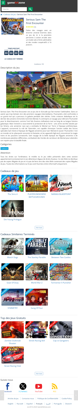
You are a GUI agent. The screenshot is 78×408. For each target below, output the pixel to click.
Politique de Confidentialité (47, 398)
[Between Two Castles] (61, 246)
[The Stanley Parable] (37, 246)
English (11, 404)
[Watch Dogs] (12, 246)
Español (30, 404)
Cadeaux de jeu (10, 14)
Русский (20, 404)
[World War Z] (37, 271)
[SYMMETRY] (12, 297)
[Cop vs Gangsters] (61, 329)
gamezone (16, 2)
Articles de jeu (13, 398)
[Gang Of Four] (37, 297)
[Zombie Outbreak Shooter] (12, 329)
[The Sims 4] (12, 183)
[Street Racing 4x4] (37, 329)
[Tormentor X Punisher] (61, 271)
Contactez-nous (28, 398)
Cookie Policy (67, 398)
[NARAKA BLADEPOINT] (61, 183)
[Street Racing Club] (12, 355)
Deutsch (68, 404)
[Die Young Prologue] (12, 208)
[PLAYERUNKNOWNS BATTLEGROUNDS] (37, 183)
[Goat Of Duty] (12, 271)
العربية (48, 404)
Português (58, 404)
